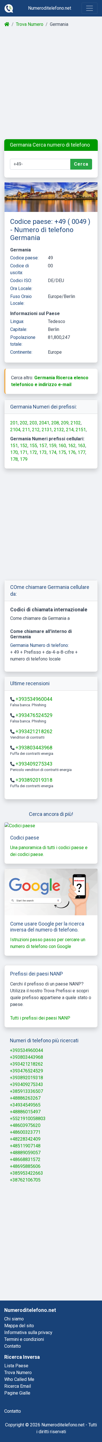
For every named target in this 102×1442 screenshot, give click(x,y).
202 (23, 423)
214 (70, 429)
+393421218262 (34, 731)
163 (81, 445)
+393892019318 (34, 780)
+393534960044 (34, 699)
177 (81, 452)
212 (36, 429)
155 (33, 445)
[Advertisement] (51, 83)
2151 (81, 429)
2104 (15, 429)
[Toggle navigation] (89, 8)
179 (23, 459)
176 (72, 452)
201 (14, 423)
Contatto (12, 1346)
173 (43, 452)
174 (52, 452)
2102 (76, 423)
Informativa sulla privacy (28, 1332)
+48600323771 (25, 1132)
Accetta (74, 1422)
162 (72, 445)
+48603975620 (25, 1125)
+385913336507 (26, 1091)
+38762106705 (25, 1180)
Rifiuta (45, 1422)
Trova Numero (29, 24)
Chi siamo (14, 1319)
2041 (44, 423)
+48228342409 (25, 1139)
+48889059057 (25, 1152)
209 (65, 423)
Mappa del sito (19, 1325)
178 (14, 459)
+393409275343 (34, 764)
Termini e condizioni (24, 1339)
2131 (47, 429)
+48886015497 (25, 1111)
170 (14, 452)
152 (23, 445)
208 (55, 423)
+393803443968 (34, 748)
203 (33, 423)
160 (62, 445)
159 (52, 445)
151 (14, 445)
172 (33, 452)
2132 (59, 429)
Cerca (81, 164)
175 (62, 452)
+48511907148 (25, 1146)
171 (23, 452)
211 (26, 429)
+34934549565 (25, 1105)
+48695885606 (25, 1166)
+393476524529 (34, 715)
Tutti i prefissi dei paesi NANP (40, 1018)
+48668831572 (25, 1159)
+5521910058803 (28, 1118)
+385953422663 (26, 1173)
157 (43, 445)
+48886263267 (25, 1098)
